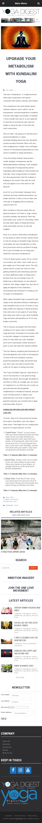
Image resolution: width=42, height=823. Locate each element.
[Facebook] (13, 770)
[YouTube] (28, 770)
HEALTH (34, 613)
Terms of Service (20, 815)
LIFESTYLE (35, 615)
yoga (15, 501)
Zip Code (4, 707)
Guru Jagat (9, 90)
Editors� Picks (27, 613)
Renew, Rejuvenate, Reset (23, 665)
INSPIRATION (18, 615)
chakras (6, 499)
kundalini (14, 499)
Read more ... (21, 677)
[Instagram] (20, 770)
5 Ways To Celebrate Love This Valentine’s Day (26, 639)
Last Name (5, 701)
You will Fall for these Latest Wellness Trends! (26, 624)
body (12, 497)
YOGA (16, 505)
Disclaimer (8, 815)
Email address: (6, 712)
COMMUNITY (18, 613)
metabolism (7, 501)
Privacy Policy (32, 815)
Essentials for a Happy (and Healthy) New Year (25, 652)
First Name (5, 695)
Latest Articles (27, 615)
